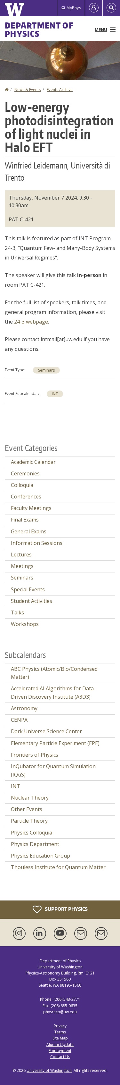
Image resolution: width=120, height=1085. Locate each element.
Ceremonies (25, 473)
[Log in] (93, 8)
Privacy (60, 1026)
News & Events (27, 89)
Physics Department (35, 844)
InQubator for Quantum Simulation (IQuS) (53, 770)
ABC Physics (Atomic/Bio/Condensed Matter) (54, 673)
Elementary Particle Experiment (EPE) (55, 743)
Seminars (46, 370)
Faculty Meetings (31, 508)
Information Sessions (36, 543)
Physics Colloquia (31, 832)
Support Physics (66, 908)
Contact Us (60, 1056)
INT (55, 394)
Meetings (22, 566)
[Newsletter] (101, 933)
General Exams (28, 531)
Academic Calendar (33, 461)
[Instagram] (20, 933)
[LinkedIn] (41, 933)
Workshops (25, 624)
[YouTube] (61, 933)
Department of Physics (39, 29)
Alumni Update (60, 1044)
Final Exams (25, 519)
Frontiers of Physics (34, 754)
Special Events (28, 589)
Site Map (60, 1038)
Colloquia (22, 485)
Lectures (21, 554)
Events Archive (60, 89)
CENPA (19, 719)
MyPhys (74, 8)
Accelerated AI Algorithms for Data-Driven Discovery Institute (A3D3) (53, 692)
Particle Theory (29, 820)
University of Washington (49, 1070)
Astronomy (24, 708)
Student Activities (31, 600)
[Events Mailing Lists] (82, 933)
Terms (60, 1032)
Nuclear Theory (30, 797)
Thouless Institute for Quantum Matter (58, 867)
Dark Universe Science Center (46, 731)
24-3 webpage (31, 321)
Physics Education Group (40, 855)
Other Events (26, 809)
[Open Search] (111, 8)
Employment (60, 1050)
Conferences (26, 496)
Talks (17, 612)
